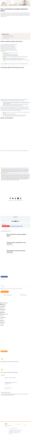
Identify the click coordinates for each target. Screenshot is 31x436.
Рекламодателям (10, 433)
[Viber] (16, 221)
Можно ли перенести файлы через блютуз (8, 35)
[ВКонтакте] (12, 221)
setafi (6, 423)
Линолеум (8, 245)
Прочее (24, 4)
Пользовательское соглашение (16, 432)
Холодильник (4, 317)
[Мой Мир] (14, 221)
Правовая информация (11, 431)
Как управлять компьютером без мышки (9, 361)
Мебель (20, 4)
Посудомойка (4, 309)
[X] (15, 221)
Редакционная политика (16, 431)
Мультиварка (4, 306)
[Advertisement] (15, 25)
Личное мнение (6, 384)
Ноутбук (8, 237)
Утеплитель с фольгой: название (10, 377)
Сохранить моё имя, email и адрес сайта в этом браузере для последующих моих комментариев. (11, 288)
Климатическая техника (13, 4)
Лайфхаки (6, 389)
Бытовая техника (4, 4)
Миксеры (3, 307)
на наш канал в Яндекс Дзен (13, 226)
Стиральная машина (5, 314)
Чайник (3, 320)
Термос (3, 323)
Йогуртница (3, 322)
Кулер (2, 325)
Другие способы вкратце (6, 38)
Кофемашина (4, 304)
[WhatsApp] (17, 221)
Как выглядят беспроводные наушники (9, 372)
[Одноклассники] (13, 221)
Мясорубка (3, 312)
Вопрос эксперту (10, 432)
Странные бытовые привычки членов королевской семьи (11, 383)
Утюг (2, 315)
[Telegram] (18, 221)
